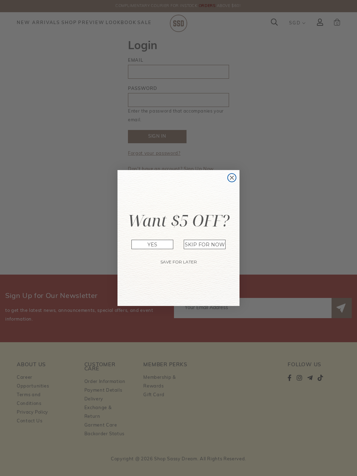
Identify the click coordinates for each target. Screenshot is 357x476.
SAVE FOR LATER (178, 261)
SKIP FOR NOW (205, 244)
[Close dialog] (232, 178)
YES (152, 244)
